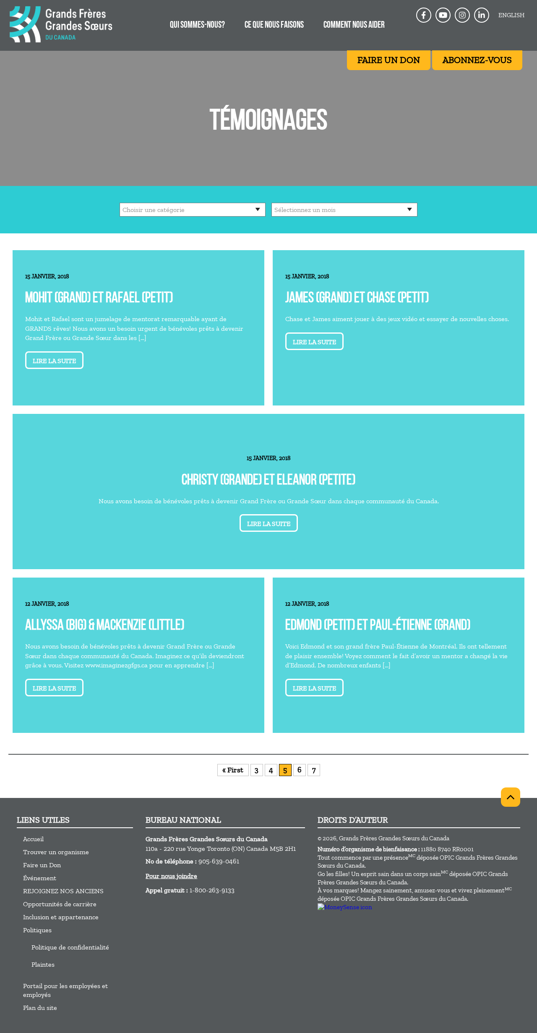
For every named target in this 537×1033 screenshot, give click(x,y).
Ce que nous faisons (274, 25)
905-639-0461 (218, 861)
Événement (39, 878)
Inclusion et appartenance (61, 917)
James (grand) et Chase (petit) (357, 298)
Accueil (33, 839)
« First (232, 769)
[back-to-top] (510, 797)
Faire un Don (42, 865)
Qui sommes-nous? (197, 25)
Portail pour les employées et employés (65, 990)
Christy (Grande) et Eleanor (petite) (268, 480)
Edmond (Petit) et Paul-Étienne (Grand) (377, 626)
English (511, 15)
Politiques (37, 930)
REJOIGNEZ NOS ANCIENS (63, 891)
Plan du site (40, 1008)
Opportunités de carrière (59, 904)
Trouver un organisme (56, 852)
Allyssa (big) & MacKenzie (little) (104, 626)
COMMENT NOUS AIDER (354, 25)
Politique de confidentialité (70, 947)
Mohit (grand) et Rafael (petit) (99, 298)
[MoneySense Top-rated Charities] (345, 907)
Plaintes (43, 964)
